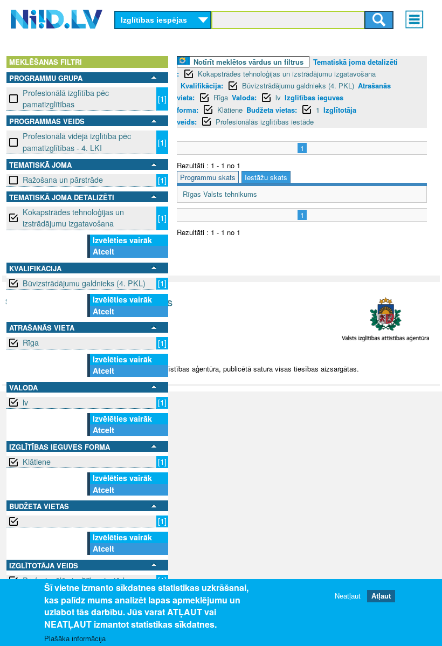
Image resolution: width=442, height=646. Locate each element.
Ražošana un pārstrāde (63, 179)
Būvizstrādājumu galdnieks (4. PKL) (84, 283)
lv (25, 402)
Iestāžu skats (266, 177)
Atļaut (381, 596)
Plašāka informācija (75, 639)
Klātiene (37, 461)
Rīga (31, 342)
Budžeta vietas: (271, 110)
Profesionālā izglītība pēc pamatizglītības (66, 98)
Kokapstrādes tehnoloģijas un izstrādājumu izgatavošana (73, 218)
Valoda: (244, 97)
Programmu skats (208, 177)
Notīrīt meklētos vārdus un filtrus (248, 62)
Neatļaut (348, 596)
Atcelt (103, 251)
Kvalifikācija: (202, 85)
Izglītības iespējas (154, 20)
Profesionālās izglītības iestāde (265, 121)
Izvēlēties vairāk (122, 240)
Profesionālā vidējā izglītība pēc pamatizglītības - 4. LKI (77, 141)
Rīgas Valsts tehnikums (220, 194)
